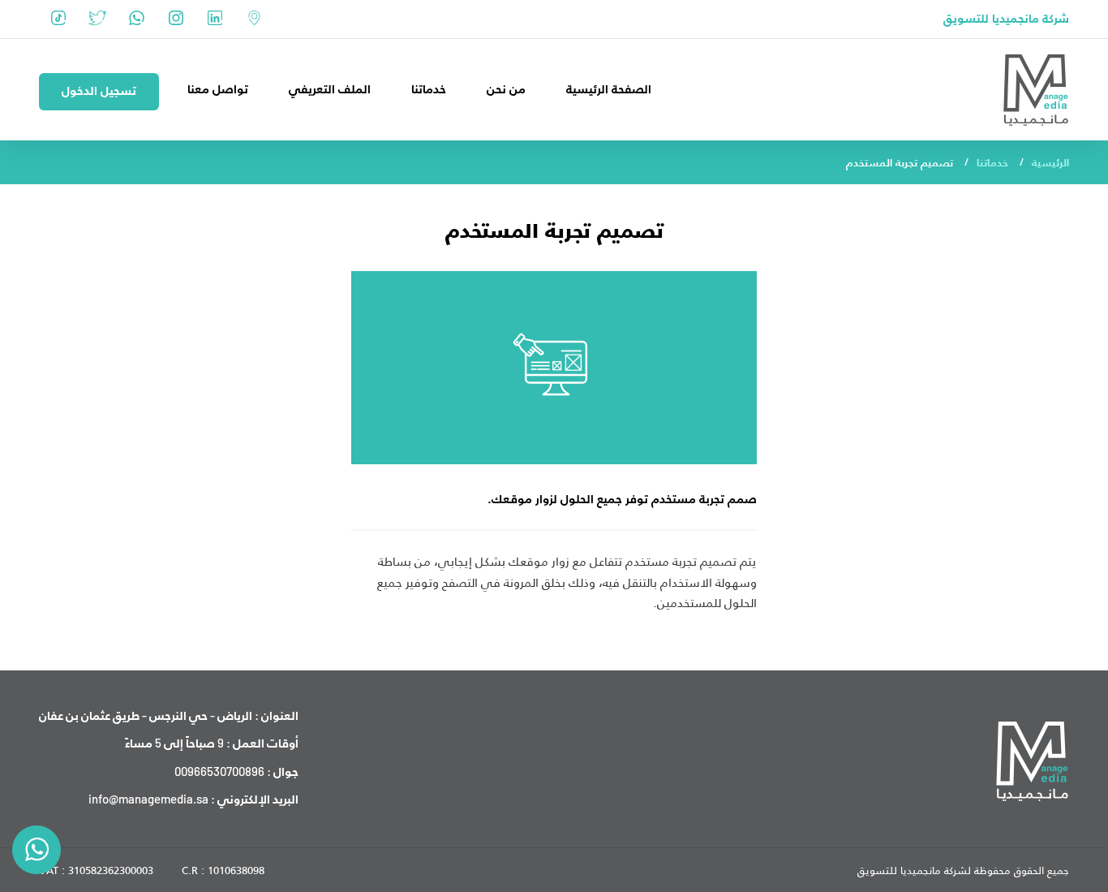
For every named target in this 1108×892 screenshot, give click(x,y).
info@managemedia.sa (148, 798)
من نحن (506, 89)
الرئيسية (1050, 162)
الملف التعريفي (330, 89)
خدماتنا (428, 89)
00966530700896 (219, 771)
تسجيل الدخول (99, 90)
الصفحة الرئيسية (608, 89)
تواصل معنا (217, 89)
